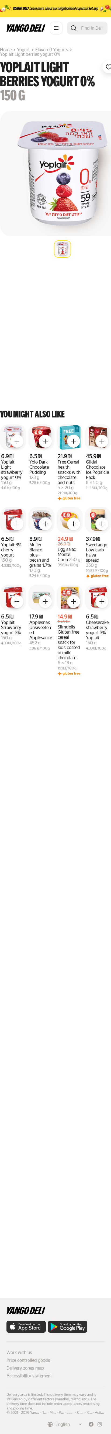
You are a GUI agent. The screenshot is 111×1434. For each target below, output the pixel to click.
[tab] (62, 249)
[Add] (17, 441)
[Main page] (26, 30)
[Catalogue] (56, 28)
